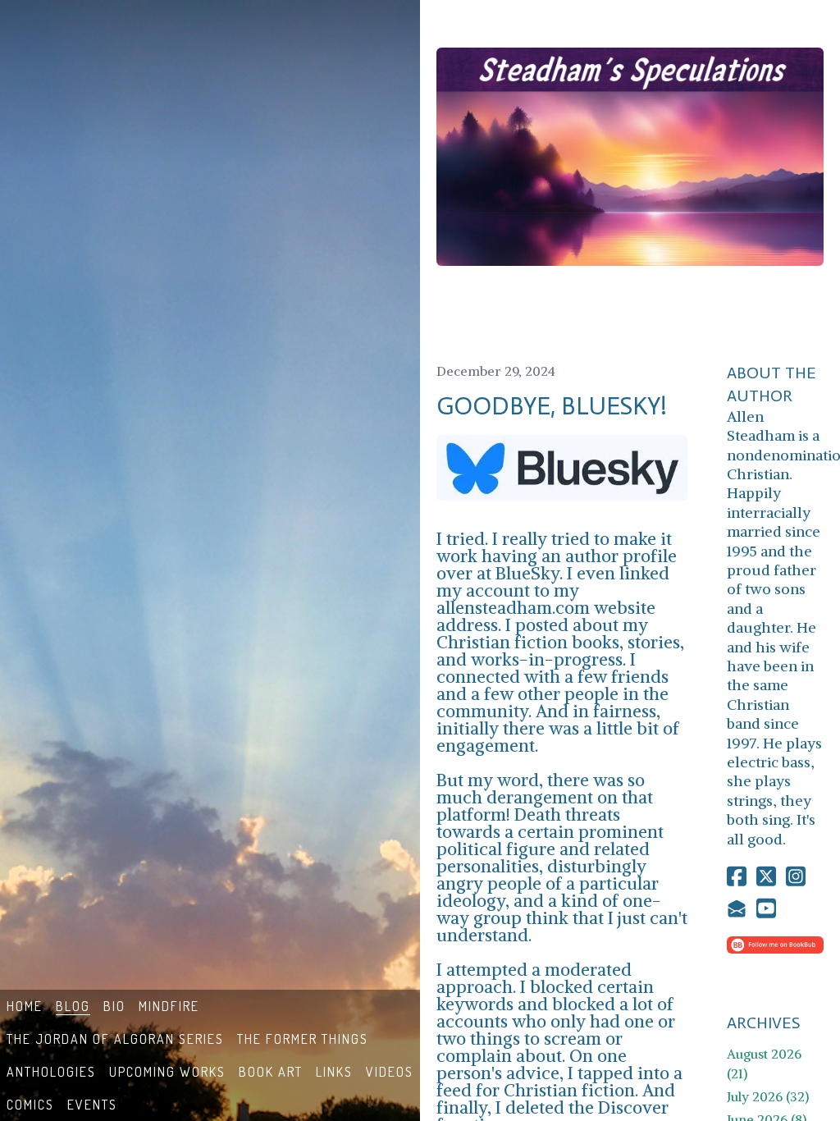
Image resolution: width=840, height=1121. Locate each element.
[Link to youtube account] (766, 908)
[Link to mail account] (736, 908)
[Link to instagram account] (796, 876)
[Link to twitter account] (766, 876)
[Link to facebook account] (736, 876)
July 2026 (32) (768, 1096)
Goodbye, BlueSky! (551, 406)
